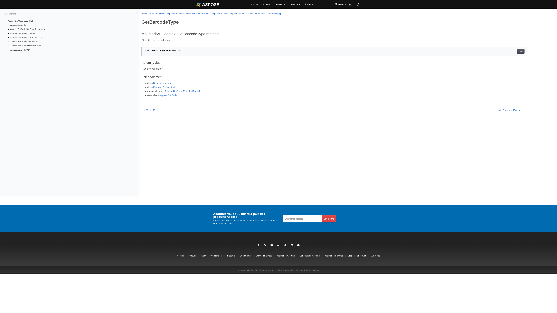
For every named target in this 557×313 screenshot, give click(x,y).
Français (341, 4)
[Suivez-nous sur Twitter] (265, 245)
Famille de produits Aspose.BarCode (165, 13)
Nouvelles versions (210, 255)
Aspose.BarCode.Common (22, 33)
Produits (254, 4)
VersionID (150, 110)
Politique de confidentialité (285, 270)
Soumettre (329, 218)
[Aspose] (208, 4)
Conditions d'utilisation (303, 270)
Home (144, 13)
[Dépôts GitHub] (292, 245)
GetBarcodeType (275, 13)
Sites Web (295, 4)
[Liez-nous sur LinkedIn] (272, 245)
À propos (309, 4)
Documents (245, 255)
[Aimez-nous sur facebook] (258, 245)
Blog (350, 255)
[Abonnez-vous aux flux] (298, 245)
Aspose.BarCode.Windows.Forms (25, 45)
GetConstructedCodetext (510, 110)
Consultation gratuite (310, 255)
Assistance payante (334, 255)
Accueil (180, 255)
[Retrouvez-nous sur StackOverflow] (278, 245)
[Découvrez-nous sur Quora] (285, 245)
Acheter (266, 4)
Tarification (229, 255)
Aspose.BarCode (18, 25)
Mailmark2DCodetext (255, 13)
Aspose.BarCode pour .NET (20, 21)
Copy (521, 51)
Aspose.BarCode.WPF (20, 50)
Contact (316, 270)
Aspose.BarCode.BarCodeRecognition (27, 29)
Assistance (280, 4)
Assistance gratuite (286, 255)
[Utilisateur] (350, 4)
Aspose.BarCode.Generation (23, 41)
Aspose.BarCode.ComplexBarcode (26, 37)
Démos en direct (264, 255)
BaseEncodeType (162, 83)
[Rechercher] (357, 4)
